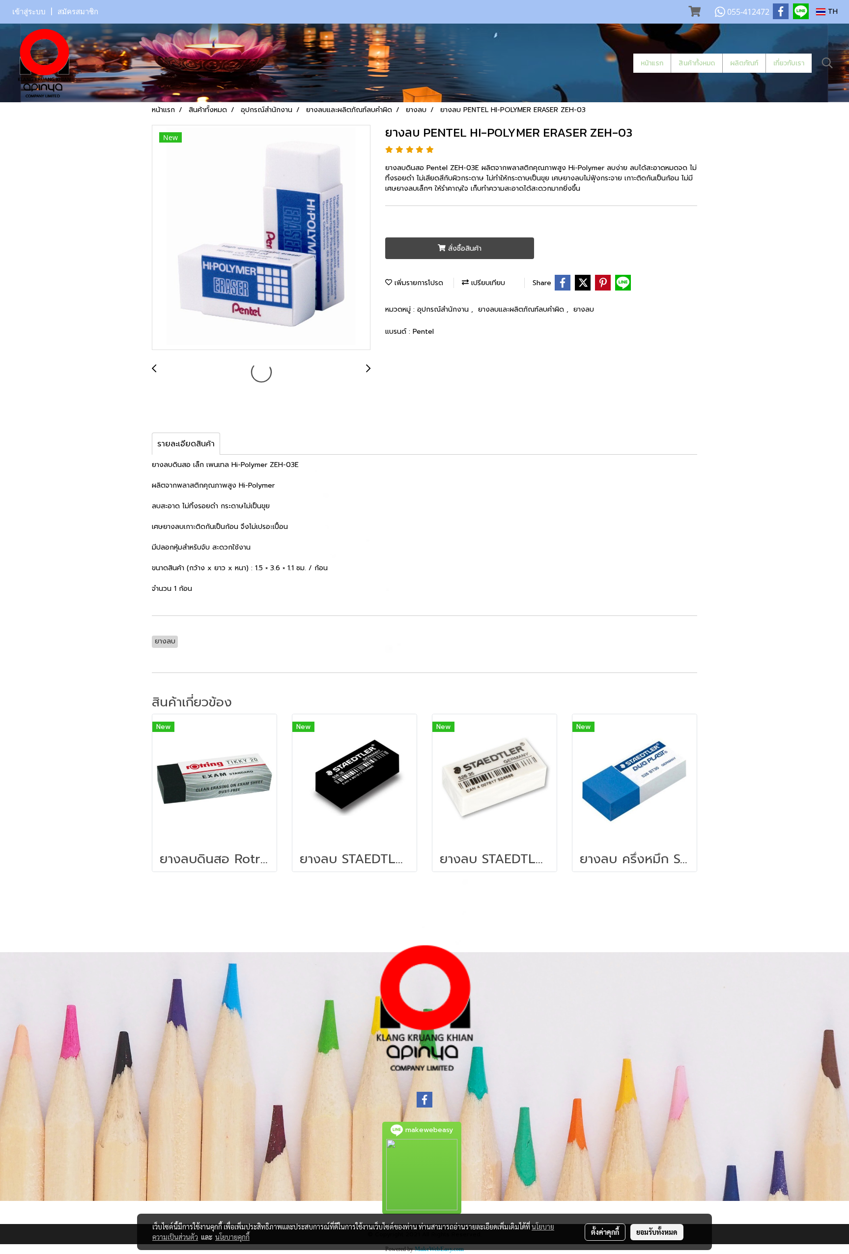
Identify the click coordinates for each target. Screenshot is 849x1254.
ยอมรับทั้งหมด (657, 1231)
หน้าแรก (652, 63)
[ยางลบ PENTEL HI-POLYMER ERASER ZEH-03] (261, 237)
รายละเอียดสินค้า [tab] (186, 444)
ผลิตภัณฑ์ (744, 63)
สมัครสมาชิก (77, 11)
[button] (827, 63)
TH (831, 11)
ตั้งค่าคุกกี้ (605, 1231)
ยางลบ (583, 309)
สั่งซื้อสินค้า (463, 248)
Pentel (423, 331)
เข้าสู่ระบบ (29, 11)
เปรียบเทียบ (487, 283)
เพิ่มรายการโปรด (417, 283)
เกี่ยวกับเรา (788, 63)
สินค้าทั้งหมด (697, 63)
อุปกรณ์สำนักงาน (444, 309)
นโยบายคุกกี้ (232, 1236)
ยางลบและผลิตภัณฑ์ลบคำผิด (522, 309)
